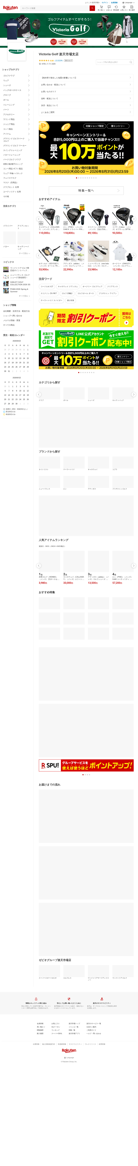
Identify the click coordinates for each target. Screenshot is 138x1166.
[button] (128, 2)
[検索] (92, 8)
